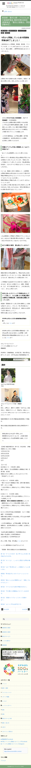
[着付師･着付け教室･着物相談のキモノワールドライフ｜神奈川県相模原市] (15, 3)
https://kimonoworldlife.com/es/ (12, 751)
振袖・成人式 (4, 30)
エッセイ (4, 701)
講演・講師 (5, 688)
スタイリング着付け (7, 731)
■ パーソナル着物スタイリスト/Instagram (12, 744)
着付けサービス (6, 636)
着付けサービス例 (12, 30)
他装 (2, 32)
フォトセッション (7, 692)
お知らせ (7, 32)
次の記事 (24, 609)
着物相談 (4, 645)
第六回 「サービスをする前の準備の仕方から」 (14, 586)
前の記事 (6, 609)
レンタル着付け (6, 640)
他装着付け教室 (6, 627)
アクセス (3, 760)
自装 (3, 714)
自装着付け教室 (6, 632)
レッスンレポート (22, 30)
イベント (4, 683)
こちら (10, 323)
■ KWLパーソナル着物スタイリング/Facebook (14, 741)
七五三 (4, 727)
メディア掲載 (5, 696)
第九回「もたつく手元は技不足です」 (11, 604)
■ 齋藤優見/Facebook (7, 739)
